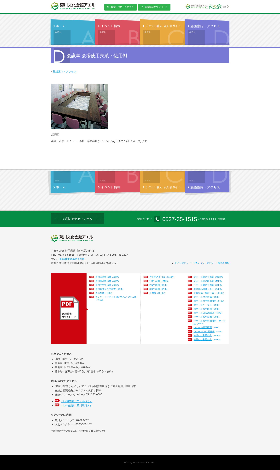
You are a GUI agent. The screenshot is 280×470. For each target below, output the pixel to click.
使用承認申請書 (107, 277)
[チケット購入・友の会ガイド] (162, 32)
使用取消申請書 (107, 281)
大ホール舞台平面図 (209, 277)
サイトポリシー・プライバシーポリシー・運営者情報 (202, 263)
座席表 (157, 293)
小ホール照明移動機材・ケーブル (209, 322)
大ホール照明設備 (207, 297)
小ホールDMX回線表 (208, 331)
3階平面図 (159, 289)
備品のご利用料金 (208, 339)
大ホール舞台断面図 (208, 281)
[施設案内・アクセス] (207, 32)
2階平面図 (159, 285)
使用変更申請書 (107, 285)
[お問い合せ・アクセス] (120, 8)
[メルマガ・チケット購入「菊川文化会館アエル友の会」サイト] (207, 7)
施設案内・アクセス (64, 71)
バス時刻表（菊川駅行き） (76, 405)
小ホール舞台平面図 (208, 285)
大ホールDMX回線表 (208, 313)
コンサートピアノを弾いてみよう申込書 (115, 298)
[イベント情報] (117, 32)
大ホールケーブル (207, 305)
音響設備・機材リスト (209, 293)
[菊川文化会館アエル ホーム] (73, 6)
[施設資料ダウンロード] (154, 8)
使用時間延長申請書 (109, 289)
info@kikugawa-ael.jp (71, 259)
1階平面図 (159, 281)
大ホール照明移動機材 (209, 301)
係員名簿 (104, 293)
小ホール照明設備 (207, 316)
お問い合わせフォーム (77, 218)
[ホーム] (73, 32)
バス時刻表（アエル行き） (76, 401)
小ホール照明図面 (207, 327)
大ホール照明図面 (207, 308)
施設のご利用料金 (208, 335)
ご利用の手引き (162, 277)
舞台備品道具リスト (208, 289)
